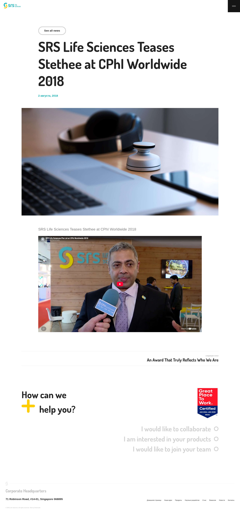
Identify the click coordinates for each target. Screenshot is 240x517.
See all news (52, 30)
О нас (204, 500)
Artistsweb (37, 507)
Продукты (178, 500)
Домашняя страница (154, 500)
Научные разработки (192, 500)
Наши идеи (168, 500)
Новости (222, 500)
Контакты (231, 500)
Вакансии (212, 500)
